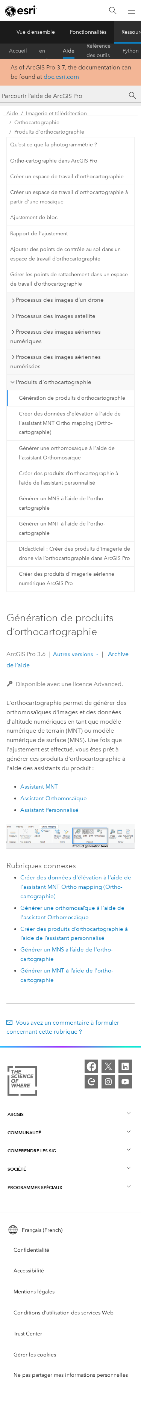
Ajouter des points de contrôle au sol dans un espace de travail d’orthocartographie (65, 254)
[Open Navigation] (131, 10)
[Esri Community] (91, 1081)
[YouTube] (125, 1081)
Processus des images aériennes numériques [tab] (55, 336)
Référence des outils (98, 51)
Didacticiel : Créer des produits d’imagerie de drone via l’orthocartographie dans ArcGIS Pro (74, 553)
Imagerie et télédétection (56, 113)
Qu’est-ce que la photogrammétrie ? (53, 145)
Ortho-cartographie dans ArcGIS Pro (53, 161)
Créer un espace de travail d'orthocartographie (67, 176)
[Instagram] (108, 1081)
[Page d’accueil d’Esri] (21, 11)
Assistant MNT (39, 786)
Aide (68, 51)
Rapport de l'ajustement (39, 233)
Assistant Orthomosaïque (53, 798)
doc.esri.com (61, 76)
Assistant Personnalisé (49, 810)
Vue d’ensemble (36, 32)
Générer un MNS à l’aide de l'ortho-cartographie (62, 503)
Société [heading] (17, 1169)
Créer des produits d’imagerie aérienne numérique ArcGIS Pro (66, 579)
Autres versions (73, 654)
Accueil (18, 51)
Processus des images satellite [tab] (56, 316)
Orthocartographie (36, 122)
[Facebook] (91, 1066)
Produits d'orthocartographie (49, 132)
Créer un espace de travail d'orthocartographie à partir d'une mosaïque (69, 197)
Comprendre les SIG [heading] (32, 1150)
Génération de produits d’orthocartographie (72, 398)
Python (131, 51)
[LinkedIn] (125, 1066)
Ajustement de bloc (34, 217)
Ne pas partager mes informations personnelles (71, 1375)
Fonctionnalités (88, 32)
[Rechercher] (112, 10)
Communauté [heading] (24, 1132)
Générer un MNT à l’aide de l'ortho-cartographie (62, 528)
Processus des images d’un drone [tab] (60, 300)
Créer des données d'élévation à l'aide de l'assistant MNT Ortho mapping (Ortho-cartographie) (70, 423)
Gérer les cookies (35, 1355)
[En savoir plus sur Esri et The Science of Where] (22, 1082)
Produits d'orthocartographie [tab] (53, 382)
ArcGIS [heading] (16, 1114)
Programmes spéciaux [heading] (35, 1187)
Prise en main (45, 51)
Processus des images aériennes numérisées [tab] (55, 362)
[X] (108, 1066)
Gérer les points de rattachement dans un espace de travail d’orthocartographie (69, 279)
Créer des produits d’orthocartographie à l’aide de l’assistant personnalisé (68, 478)
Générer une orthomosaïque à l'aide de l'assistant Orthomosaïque (67, 453)
